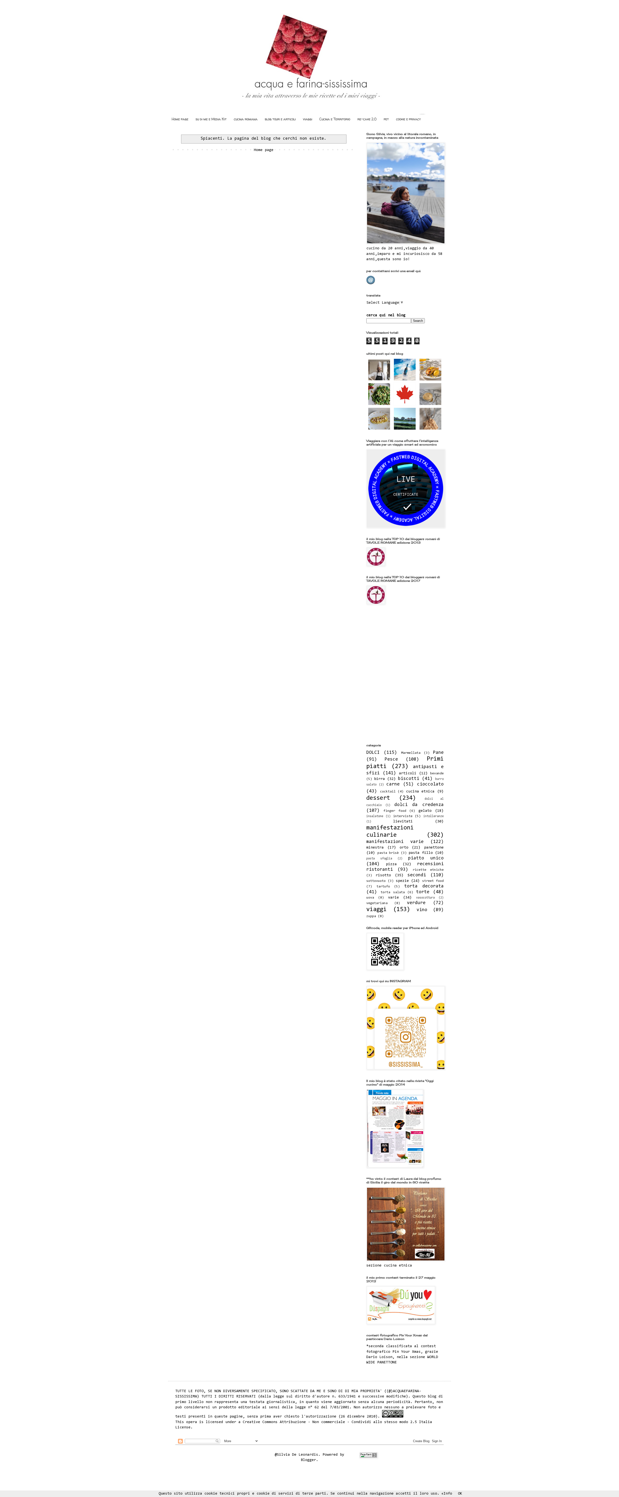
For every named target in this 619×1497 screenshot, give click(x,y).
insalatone (374, 816)
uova (370, 898)
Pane (438, 752)
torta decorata (424, 886)
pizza (391, 864)
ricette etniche (428, 870)
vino (422, 910)
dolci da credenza (419, 805)
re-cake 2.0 (366, 119)
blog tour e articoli (280, 119)
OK (460, 1494)
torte (422, 892)
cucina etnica (420, 791)
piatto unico (426, 858)
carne (393, 784)
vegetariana (377, 903)
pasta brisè (388, 853)
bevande (437, 773)
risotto (383, 875)
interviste (403, 816)
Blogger (308, 1460)
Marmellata (410, 753)
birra (379, 779)
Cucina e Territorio (334, 119)
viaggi (307, 119)
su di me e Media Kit (211, 119)
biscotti (408, 779)
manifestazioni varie (395, 842)
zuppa (371, 916)
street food (433, 881)
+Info (446, 1494)
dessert (378, 798)
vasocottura (425, 897)
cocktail (388, 791)
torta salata (393, 892)
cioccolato (430, 784)
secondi (416, 875)
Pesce (391, 759)
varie (393, 898)
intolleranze (433, 816)
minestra (375, 847)
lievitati (403, 821)
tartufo (383, 886)
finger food (394, 811)
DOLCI (373, 752)
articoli (407, 773)
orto (404, 847)
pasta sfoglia (379, 858)
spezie (402, 881)
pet (386, 119)
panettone (434, 847)
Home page (180, 119)
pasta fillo (421, 853)
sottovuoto (376, 881)
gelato (425, 811)
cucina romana (246, 119)
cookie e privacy (408, 119)
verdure (416, 903)
